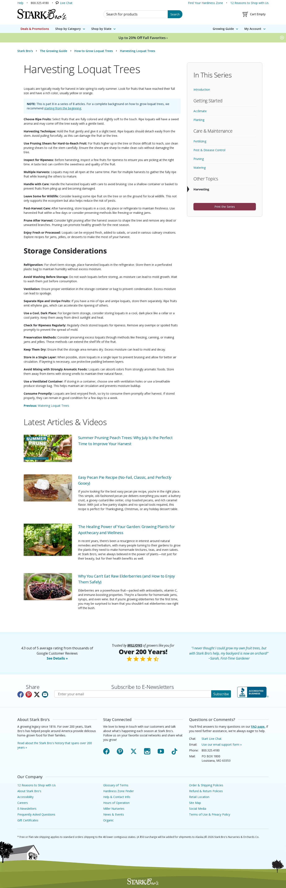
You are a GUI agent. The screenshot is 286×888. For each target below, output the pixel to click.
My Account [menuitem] (252, 29)
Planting (198, 120)
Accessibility (25, 797)
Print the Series (224, 207)
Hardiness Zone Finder (118, 791)
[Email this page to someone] (45, 694)
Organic (108, 820)
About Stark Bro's (29, 791)
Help (20, 3)
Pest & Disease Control (209, 150)
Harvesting (201, 189)
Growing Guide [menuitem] (223, 29)
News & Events (113, 814)
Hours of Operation (116, 803)
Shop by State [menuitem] (101, 29)
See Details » (57, 658)
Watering (199, 168)
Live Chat (66, 3)
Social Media (197, 809)
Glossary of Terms (115, 785)
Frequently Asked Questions (36, 814)
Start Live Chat (212, 739)
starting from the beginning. (63, 108)
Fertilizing (199, 141)
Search (175, 14)
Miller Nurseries (113, 809)
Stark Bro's (25, 51)
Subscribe (221, 694)
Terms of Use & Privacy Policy (209, 814)
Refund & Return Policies (206, 791)
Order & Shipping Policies (206, 785)
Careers (22, 803)
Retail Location (199, 797)
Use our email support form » (222, 744)
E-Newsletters (26, 809)
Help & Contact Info (116, 797)
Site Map (195, 803)
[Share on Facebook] (20, 694)
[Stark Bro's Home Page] (41, 14)
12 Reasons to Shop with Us (249, 3)
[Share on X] (37, 694)
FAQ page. (258, 726)
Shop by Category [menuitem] (68, 29)
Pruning (198, 159)
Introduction (201, 89)
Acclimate (200, 111)
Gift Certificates (27, 820)
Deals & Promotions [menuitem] (35, 29)
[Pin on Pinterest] (29, 694)
